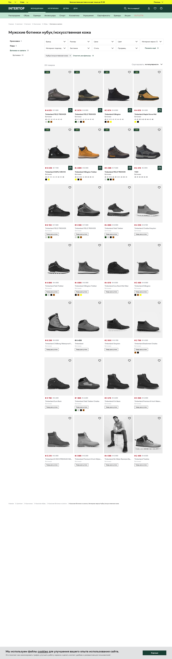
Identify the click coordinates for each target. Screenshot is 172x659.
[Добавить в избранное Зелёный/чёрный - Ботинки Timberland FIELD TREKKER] (99, 72)
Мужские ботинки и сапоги (57, 503)
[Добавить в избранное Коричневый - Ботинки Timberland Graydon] (129, 303)
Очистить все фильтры (82, 55)
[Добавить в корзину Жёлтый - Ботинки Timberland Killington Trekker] (100, 168)
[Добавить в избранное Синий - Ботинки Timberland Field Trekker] (69, 245)
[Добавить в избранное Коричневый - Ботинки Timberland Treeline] (159, 418)
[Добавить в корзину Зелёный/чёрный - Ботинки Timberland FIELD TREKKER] (100, 110)
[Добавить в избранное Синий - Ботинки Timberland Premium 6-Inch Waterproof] (159, 360)
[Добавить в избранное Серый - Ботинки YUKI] (159, 129)
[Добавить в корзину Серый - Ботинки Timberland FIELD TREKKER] (70, 110)
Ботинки (17, 55)
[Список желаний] (155, 8)
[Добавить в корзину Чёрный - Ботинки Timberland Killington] (130, 110)
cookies (43, 651)
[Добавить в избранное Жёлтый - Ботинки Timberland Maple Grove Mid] (159, 72)
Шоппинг (19, 24)
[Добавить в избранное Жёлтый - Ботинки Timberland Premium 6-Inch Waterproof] (99, 418)
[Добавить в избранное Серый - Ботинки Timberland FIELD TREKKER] (69, 72)
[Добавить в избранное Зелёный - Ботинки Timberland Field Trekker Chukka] (99, 360)
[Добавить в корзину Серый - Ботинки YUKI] (160, 168)
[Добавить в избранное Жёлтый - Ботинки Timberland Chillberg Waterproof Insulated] (69, 303)
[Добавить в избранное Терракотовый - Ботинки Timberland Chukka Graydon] (159, 187)
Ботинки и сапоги (18, 50)
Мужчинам (37, 24)
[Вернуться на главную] (16, 8)
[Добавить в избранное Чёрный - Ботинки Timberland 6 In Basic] (129, 360)
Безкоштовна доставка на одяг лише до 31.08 (87, 2)
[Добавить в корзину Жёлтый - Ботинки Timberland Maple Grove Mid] (160, 110)
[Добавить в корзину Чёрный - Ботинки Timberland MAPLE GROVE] (70, 168)
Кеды (12, 46)
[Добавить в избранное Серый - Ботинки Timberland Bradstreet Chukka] (159, 303)
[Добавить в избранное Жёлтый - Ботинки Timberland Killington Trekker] (99, 129)
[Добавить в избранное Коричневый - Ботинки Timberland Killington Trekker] (99, 245)
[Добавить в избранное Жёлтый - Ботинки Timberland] (99, 303)
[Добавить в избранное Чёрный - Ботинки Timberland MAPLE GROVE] (69, 129)
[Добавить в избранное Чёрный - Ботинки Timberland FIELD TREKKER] (69, 187)
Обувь (46, 24)
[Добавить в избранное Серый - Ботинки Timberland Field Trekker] (129, 187)
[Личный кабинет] (149, 8)
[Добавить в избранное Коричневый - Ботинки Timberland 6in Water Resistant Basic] (129, 418)
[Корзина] (161, 8)
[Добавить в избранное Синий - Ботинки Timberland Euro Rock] (69, 360)
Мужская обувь (40, 503)
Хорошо (154, 653)
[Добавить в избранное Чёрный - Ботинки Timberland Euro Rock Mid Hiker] (129, 245)
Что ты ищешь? (133, 8)
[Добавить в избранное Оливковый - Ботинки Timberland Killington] (159, 245)
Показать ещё (150, 48)
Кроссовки (15, 41)
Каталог (28, 24)
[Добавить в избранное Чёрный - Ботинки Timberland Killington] (129, 72)
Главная (11, 24)
